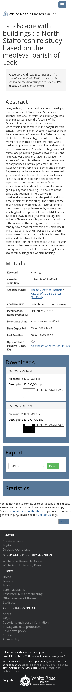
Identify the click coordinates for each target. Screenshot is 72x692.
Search (7, 585)
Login (7, 545)
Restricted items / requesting (23, 594)
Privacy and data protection (22, 627)
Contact (8, 635)
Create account (13, 541)
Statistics (9, 602)
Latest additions (14, 590)
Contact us (44, 515)
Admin (63, 521)
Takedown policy (14, 631)
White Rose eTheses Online (32, 13)
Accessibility (11, 639)
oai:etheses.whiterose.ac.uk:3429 (50, 346)
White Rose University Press (22, 565)
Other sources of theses (19, 598)
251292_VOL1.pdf (31, 378)
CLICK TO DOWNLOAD (49, 390)
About (7, 614)
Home (7, 577)
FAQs (6, 618)
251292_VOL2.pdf (31, 414)
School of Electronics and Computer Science (45, 664)
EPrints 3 (53, 661)
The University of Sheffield (46, 290)
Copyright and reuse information (26, 622)
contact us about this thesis (26, 511)
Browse (8, 581)
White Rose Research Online (22, 561)
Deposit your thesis (16, 549)
